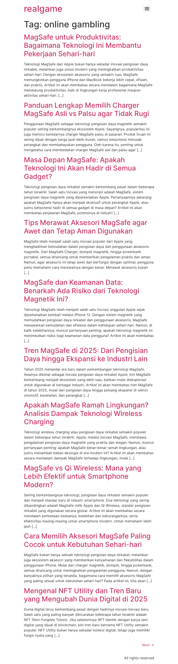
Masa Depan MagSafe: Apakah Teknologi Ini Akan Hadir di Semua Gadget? (80, 168)
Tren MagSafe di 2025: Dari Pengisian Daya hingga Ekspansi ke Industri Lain (86, 354)
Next (148, 645)
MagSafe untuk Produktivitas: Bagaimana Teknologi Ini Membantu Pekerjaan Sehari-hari (82, 45)
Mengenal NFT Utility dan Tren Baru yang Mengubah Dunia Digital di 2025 (86, 594)
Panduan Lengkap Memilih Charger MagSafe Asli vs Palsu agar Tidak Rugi (86, 109)
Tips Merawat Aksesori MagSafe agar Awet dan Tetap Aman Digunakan (85, 226)
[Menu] (147, 8)
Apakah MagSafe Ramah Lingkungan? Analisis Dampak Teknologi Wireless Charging (86, 413)
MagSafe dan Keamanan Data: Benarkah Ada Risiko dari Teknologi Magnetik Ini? (81, 290)
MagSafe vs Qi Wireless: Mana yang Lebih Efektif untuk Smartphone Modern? (82, 476)
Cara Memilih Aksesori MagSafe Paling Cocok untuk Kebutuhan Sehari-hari (87, 540)
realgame (43, 8)
